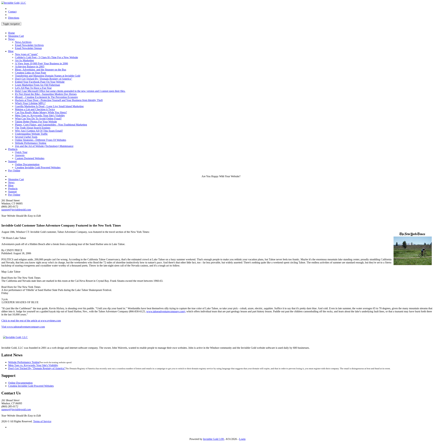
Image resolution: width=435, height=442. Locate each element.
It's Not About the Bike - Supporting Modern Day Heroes (46, 94)
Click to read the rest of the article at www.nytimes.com (31, 320)
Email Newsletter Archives (29, 45)
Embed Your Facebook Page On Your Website (40, 81)
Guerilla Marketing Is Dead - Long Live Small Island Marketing (49, 106)
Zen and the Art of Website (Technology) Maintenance (44, 146)
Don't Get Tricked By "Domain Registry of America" (43, 78)
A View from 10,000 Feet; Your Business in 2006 (41, 63)
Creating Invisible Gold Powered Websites (37, 167)
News (11, 39)
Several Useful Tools (26, 136)
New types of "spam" (26, 54)
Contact (12, 11)
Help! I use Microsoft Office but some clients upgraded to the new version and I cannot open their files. (70, 91)
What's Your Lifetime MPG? (30, 103)
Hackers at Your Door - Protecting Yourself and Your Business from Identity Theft (59, 100)
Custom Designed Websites (29, 158)
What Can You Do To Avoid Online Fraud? (38, 118)
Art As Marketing (24, 60)
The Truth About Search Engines (32, 127)
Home (11, 32)
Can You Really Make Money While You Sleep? (41, 112)
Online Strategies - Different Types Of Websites (40, 139)
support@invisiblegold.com (16, 209)
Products (13, 149)
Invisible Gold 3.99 (213, 439)
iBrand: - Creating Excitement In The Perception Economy (46, 97)
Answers (19, 155)
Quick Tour (21, 152)
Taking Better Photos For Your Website (36, 121)
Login (242, 439)
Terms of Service (42, 421)
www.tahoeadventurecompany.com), (166, 311)
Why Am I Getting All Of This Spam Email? (39, 130)
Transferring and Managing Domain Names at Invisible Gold (47, 75)
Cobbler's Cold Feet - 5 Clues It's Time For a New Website (46, 57)
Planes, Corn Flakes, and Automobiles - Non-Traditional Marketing (51, 124)
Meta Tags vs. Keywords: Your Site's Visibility (40, 115)
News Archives (23, 42)
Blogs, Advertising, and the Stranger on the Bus (40, 69)
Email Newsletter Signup (28, 48)
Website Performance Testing (30, 143)
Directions (13, 17)
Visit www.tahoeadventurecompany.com (23, 326)
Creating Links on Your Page (30, 72)
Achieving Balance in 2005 (29, 66)
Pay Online (14, 170)
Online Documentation (27, 164)
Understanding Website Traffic (31, 133)
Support (12, 161)
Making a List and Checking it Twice (35, 109)
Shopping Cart (16, 35)
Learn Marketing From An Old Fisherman (37, 84)
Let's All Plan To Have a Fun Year (33, 87)
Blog (10, 51)
